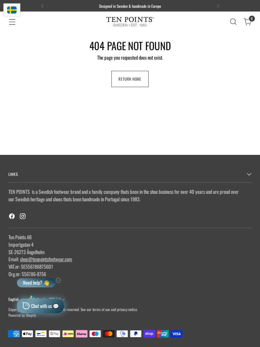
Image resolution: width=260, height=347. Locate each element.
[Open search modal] (233, 22)
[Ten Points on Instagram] (23, 217)
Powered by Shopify (22, 315)
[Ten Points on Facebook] (12, 217)
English (13, 299)
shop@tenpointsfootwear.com (46, 259)
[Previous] (42, 6)
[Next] (218, 6)
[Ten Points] (130, 21)
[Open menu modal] (12, 22)
